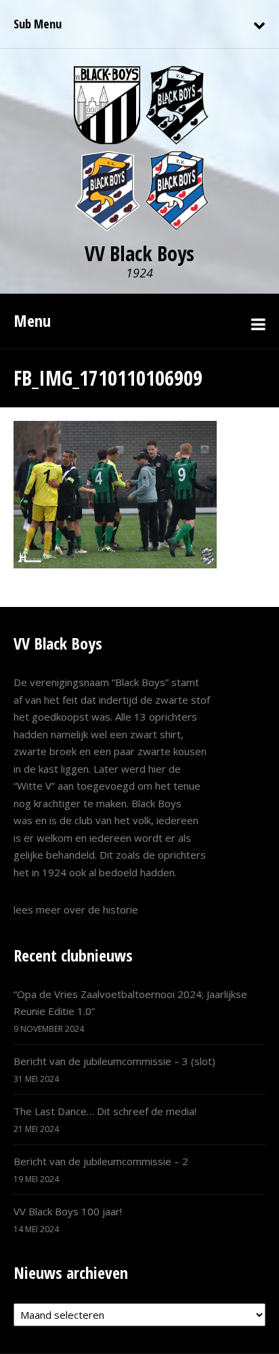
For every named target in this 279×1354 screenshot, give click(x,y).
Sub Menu (38, 24)
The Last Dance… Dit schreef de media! (105, 1111)
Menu (32, 320)
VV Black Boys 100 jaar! (68, 1211)
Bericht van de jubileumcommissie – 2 (101, 1161)
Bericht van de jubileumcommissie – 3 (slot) (114, 1061)
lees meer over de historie (76, 909)
